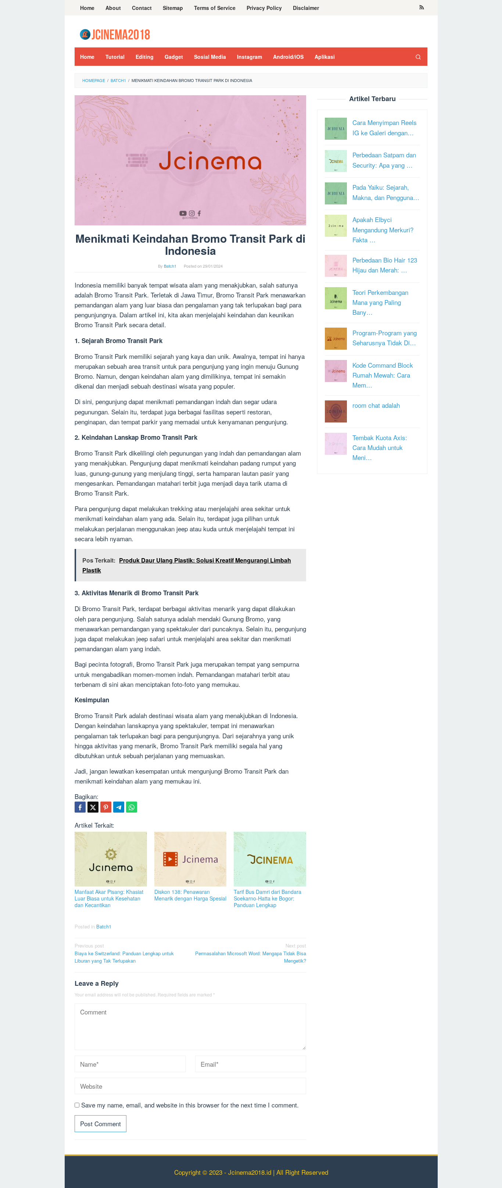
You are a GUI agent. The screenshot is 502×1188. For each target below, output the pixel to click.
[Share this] (80, 807)
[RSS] (421, 7)
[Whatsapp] (131, 807)
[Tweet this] (92, 807)
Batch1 (103, 926)
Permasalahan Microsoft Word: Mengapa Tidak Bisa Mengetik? (250, 953)
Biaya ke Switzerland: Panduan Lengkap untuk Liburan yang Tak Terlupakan (124, 953)
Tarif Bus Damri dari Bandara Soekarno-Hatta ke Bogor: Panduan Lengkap (267, 898)
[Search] (418, 56)
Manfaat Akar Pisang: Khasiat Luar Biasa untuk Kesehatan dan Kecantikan (109, 898)
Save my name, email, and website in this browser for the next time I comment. (190, 1104)
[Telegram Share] (118, 807)
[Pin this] (105, 807)
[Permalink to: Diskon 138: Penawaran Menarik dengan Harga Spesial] (190, 859)
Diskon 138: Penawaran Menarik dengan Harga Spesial (190, 895)
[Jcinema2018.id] (115, 33)
